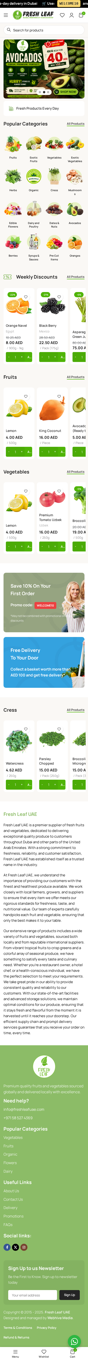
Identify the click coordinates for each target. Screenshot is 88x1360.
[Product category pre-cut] (54, 248)
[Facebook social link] (7, 1247)
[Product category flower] (13, 215)
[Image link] (44, 1066)
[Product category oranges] (74, 246)
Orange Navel (16, 325)
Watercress (15, 763)
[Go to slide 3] (48, 92)
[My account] (71, 15)
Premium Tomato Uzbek (50, 517)
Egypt (10, 331)
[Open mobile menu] (6, 15)
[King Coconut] (52, 408)
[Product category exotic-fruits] (33, 149)
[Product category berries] (13, 246)
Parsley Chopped (46, 761)
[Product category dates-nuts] (54, 215)
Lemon (11, 430)
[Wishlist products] (62, 15)
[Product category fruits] (13, 148)
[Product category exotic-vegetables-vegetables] (74, 149)
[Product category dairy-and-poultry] (33, 215)
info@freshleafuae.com (24, 1109)
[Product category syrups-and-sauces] (33, 248)
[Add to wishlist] (26, 297)
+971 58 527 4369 (18, 1117)
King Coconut (50, 430)
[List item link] (44, 1138)
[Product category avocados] (74, 213)
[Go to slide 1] (40, 92)
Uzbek (43, 525)
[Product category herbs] (13, 180)
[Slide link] (44, 69)
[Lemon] (19, 408)
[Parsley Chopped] (52, 739)
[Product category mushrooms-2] (74, 182)
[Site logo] (33, 14)
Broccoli (79, 520)
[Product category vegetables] (54, 148)
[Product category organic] (33, 180)
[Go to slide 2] (44, 92)
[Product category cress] (54, 180)
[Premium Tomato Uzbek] (52, 498)
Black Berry (48, 325)
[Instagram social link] (23, 1247)
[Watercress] (19, 741)
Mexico (44, 331)
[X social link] (15, 1247)
